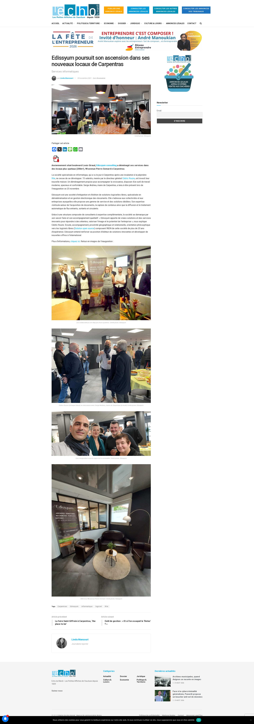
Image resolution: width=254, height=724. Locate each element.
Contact (191, 23)
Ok (199, 720)
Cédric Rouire (128, 178)
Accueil (55, 23)
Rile (53, 178)
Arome (99, 715)
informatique (86, 606)
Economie (109, 23)
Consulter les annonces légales (138, 10)
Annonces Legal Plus (194, 715)
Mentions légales (168, 715)
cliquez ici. (76, 241)
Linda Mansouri (66, 78)
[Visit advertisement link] (127, 43)
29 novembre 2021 (85, 78)
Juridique (135, 23)
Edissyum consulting (106, 165)
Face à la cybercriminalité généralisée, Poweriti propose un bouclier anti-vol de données (187, 694)
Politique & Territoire (88, 23)
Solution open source (84, 228)
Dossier (122, 23)
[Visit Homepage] (76, 10)
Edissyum (74, 606)
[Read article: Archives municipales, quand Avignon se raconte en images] (163, 681)
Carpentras (62, 606)
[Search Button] (201, 23)
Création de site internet (66, 715)
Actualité (67, 23)
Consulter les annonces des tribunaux (196, 10)
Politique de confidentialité (149, 715)
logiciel (99, 606)
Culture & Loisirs (153, 23)
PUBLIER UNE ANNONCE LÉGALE (113, 10)
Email (159, 111)
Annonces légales (175, 23)
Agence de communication (86, 715)
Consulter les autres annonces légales (165, 10)
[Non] (250, 720)
